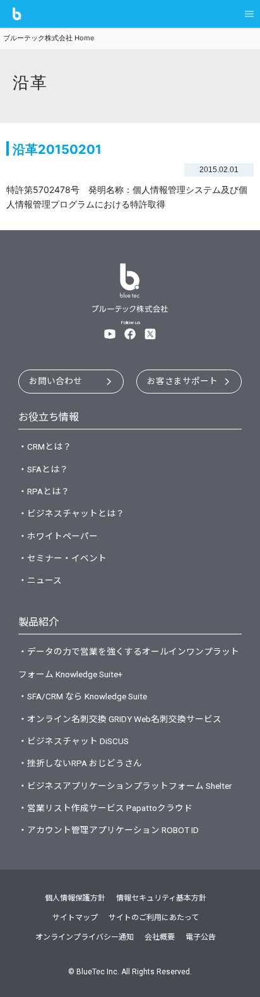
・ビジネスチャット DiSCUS (73, 741)
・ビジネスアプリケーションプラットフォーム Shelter (125, 786)
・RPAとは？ (43, 491)
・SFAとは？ (43, 469)
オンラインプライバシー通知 (84, 937)
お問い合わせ (55, 381)
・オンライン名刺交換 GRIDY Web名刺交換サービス (120, 719)
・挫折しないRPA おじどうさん (80, 763)
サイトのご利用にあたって (154, 917)
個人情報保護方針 (75, 898)
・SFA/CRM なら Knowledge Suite (82, 696)
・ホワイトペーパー (58, 536)
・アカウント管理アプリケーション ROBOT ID (108, 830)
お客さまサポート (182, 381)
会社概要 (160, 937)
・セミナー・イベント (62, 558)
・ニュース (40, 580)
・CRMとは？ (44, 446)
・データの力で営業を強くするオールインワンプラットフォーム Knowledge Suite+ (128, 662)
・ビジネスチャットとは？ (71, 513)
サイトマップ (75, 917)
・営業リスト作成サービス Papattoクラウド (105, 808)
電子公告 (201, 937)
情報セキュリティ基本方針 (161, 898)
